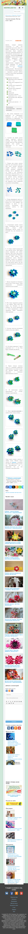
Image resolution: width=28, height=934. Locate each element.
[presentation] (6, 701)
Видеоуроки (14, 901)
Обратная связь (14, 897)
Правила (14, 909)
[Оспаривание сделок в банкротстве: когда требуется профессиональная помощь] (14, 746)
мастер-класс (18, 492)
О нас (14, 907)
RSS (14, 911)
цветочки (20, 66)
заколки (14, 462)
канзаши (12, 492)
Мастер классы (14, 903)
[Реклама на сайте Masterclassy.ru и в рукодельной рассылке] (14, 805)
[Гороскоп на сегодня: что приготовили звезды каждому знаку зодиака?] (14, 755)
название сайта (10, 7)
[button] (7, 701)
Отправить (14, 721)
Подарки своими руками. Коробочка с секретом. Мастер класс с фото (14, 881)
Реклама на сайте (14, 905)
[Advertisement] (14, 31)
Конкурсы (14, 899)
